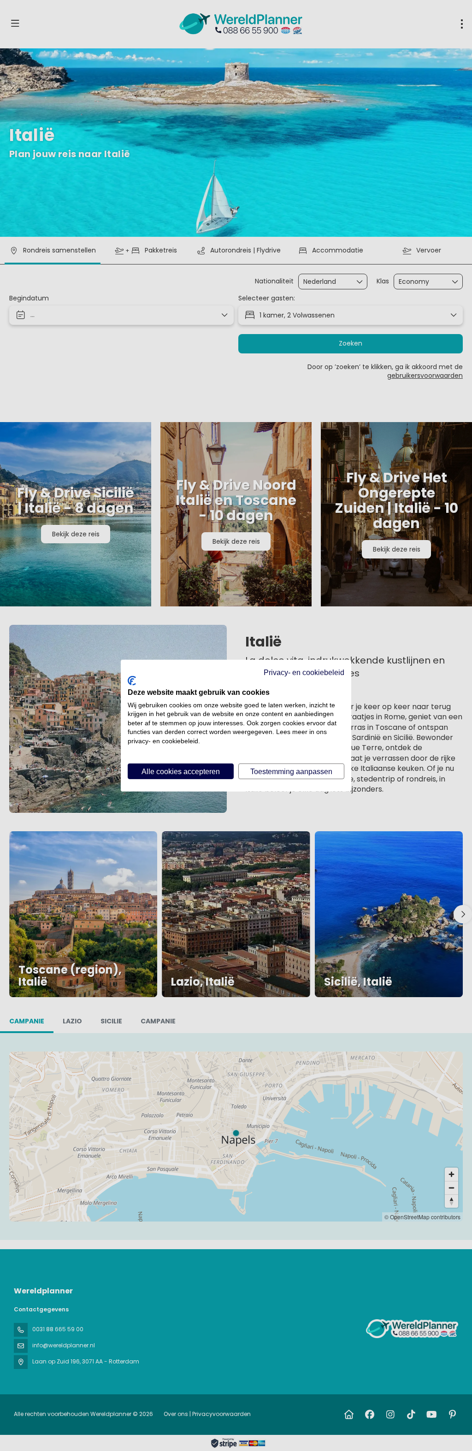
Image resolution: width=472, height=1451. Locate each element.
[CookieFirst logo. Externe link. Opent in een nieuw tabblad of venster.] (132, 680)
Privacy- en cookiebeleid (304, 672)
